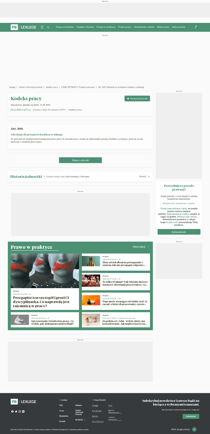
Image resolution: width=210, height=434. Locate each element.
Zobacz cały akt (80, 160)
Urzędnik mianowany (112, 418)
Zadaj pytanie (179, 231)
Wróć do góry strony (180, 429)
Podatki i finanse (85, 26)
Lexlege (12, 87)
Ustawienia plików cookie (78, 429)
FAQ (61, 405)
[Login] (196, 27)
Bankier (95, 416)
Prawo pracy (124, 26)
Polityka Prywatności (60, 429)
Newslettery (63, 416)
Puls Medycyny (98, 421)
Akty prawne (178, 26)
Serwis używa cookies (42, 429)
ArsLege (95, 405)
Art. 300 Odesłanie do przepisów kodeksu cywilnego (121, 87)
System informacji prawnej (30, 87)
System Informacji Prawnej (79, 412)
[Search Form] (48, 27)
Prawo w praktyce (106, 26)
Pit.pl (110, 405)
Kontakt (62, 421)
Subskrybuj (191, 416)
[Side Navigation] (42, 27)
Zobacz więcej (139, 246)
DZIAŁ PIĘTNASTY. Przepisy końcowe (78, 87)
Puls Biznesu (97, 411)
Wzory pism (163, 26)
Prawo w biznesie (65, 26)
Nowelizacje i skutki (144, 26)
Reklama (78, 405)
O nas (61, 411)
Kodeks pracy (52, 87)
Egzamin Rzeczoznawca (113, 411)
